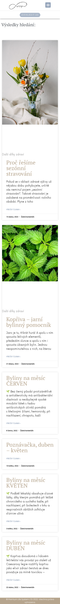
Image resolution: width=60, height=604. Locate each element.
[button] (48, 5)
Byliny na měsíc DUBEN (25, 545)
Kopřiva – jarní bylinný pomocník (28, 321)
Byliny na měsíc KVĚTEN (25, 482)
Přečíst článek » (13, 210)
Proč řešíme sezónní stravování (20, 168)
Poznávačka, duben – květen (30, 447)
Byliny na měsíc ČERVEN (25, 380)
